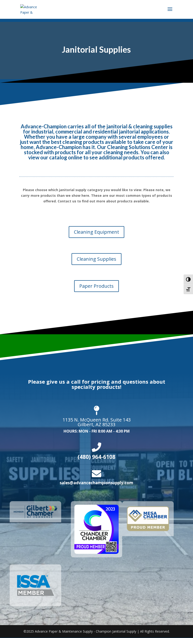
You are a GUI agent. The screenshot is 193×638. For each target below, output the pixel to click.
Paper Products (96, 286)
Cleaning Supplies (96, 259)
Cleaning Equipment (96, 232)
